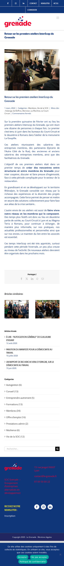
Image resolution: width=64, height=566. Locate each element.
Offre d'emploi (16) (16, 417)
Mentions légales (45, 537)
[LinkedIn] (50, 506)
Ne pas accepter (39, 557)
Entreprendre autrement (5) (20, 397)
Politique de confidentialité (33, 561)
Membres (32, 108)
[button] (6, 309)
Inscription (9, 515)
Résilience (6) (12, 430)
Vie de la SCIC (43, 108)
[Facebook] (36, 506)
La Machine (35, 111)
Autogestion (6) (14, 384)
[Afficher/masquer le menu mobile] (58, 17)
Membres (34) (13, 410)
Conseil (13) (12, 391)
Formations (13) (14, 404)
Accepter (22, 557)
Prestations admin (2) (17, 423)
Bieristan (26, 111)
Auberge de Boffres (13, 111)
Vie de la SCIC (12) (15, 436)
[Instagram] (43, 506)
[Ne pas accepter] (60, 554)
